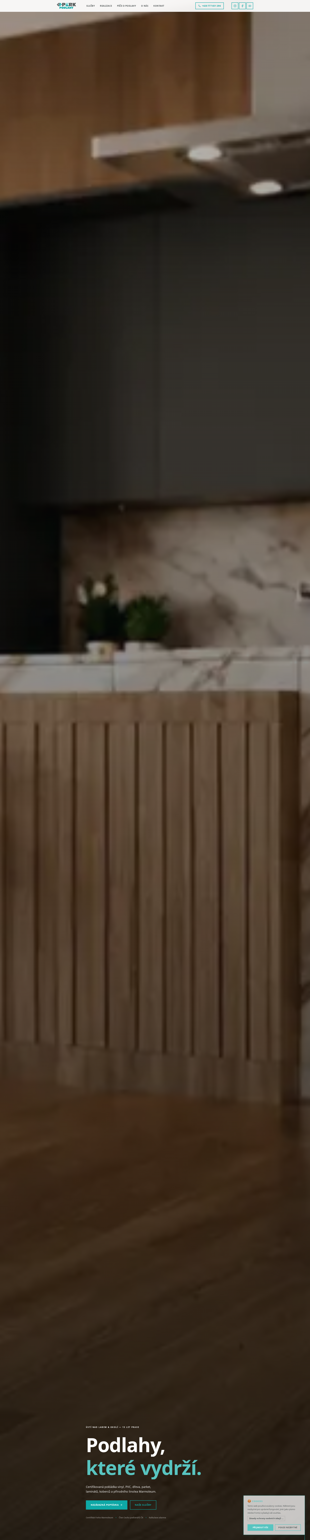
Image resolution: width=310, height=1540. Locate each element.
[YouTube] (249, 5)
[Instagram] (235, 5)
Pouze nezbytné (287, 1527)
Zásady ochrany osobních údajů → (266, 1518)
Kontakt (158, 5)
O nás (144, 5)
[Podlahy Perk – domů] (66, 6)
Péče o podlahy (126, 5)
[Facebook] (242, 5)
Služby (90, 5)
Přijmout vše (260, 1527)
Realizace (106, 5)
